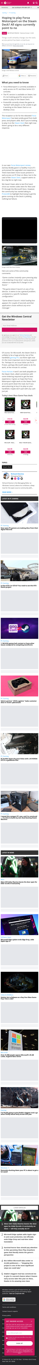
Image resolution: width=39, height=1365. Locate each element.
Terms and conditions (9, 1307)
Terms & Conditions (18, 1351)
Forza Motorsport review (20, 165)
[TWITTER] (12, 478)
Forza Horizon (7, 371)
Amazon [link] (26, 424)
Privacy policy (6, 1315)
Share (6, 75)
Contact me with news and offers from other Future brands (19, 1338)
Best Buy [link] (10, 454)
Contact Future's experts (10, 1311)
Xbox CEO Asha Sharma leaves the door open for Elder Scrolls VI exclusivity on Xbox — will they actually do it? (20, 1226)
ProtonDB (6, 194)
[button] (36, 3)
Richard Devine (14, 33)
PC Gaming (12, 13)
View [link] (9, 422)
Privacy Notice (27, 337)
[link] (10, 404)
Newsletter (33, 75)
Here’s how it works (18, 45)
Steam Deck (19, 123)
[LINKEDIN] (19, 478)
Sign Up (19, 1343)
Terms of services (25, 335)
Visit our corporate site (16, 1293)
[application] (19, 229)
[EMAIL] (22, 478)
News (4, 33)
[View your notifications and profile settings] (28, 3)
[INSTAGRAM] (15, 478)
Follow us (23, 75)
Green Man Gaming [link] (10, 424)
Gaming (4, 13)
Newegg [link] (26, 454)
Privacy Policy (26, 1350)
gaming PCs (14, 357)
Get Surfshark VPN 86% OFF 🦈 (22, 7)
